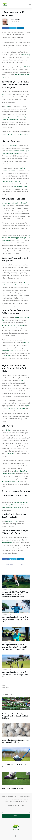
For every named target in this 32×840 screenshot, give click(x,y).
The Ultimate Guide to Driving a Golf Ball (15, 765)
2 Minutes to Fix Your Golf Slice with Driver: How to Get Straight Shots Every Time (16, 587)
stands (6, 106)
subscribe (16, 816)
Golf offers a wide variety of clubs (13, 325)
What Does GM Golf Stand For (13, 14)
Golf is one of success (21, 186)
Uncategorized (7, 687)
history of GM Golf (11, 145)
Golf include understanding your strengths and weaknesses (16, 237)
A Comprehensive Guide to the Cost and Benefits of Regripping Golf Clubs (16, 667)
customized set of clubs (10, 350)
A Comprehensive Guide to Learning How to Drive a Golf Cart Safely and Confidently (16, 639)
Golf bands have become (10, 481)
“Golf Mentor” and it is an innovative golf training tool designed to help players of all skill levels (16, 504)
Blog (3, 685)
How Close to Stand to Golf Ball (13, 788)
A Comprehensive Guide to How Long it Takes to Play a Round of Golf (16, 612)
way (3, 94)
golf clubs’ (24, 380)
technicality (26, 55)
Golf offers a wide (12, 521)
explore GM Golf (24, 67)
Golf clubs (7, 356)
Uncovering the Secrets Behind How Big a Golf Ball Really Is (15, 741)
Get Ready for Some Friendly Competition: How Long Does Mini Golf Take (15, 716)
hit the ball (26, 343)
